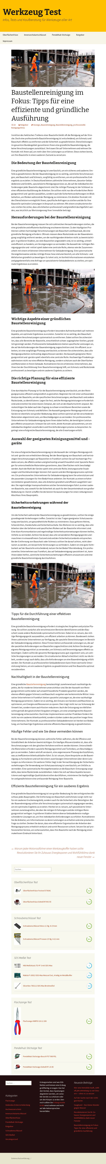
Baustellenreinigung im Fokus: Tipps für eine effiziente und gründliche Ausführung (86, 1128)
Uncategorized (12, 1139)
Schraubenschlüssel (14, 1130)
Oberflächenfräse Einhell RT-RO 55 (37, 902)
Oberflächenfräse (10, 35)
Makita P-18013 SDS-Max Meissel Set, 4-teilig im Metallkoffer (47, 975)
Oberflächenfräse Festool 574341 (37, 890)
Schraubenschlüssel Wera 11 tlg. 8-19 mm (40, 926)
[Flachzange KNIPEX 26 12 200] (17, 1021)
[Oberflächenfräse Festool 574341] (17, 890)
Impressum (7, 41)
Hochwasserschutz (13, 1109)
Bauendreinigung (48, 125)
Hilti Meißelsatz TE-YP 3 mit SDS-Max (37, 965)
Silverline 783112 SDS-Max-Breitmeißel (39, 986)
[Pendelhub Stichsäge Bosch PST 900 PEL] (17, 1056)
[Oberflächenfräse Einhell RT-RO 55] (17, 901)
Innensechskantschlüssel (35, 35)
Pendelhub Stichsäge (61, 35)
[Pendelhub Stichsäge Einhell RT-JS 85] (17, 1067)
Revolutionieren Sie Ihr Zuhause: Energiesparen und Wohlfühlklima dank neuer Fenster (56, 854)
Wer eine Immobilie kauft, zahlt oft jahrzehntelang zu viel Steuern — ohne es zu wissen (86, 1090)
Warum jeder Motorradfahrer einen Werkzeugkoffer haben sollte (47, 848)
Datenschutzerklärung (20, 1158)
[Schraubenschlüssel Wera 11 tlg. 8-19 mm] (17, 926)
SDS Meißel (10, 1135)
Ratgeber (80, 35)
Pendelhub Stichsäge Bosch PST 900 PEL (39, 1056)
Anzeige (36, 125)
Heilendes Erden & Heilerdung (18, 1105)
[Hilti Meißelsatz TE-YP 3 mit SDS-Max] (17, 965)
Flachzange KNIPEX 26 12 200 (35, 1021)
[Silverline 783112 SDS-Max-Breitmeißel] (17, 985)
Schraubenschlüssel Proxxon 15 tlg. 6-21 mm (41, 939)
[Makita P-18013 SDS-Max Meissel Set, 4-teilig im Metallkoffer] (17, 975)
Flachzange (10, 1100)
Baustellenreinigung (64, 125)
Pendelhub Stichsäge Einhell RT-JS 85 (38, 1067)
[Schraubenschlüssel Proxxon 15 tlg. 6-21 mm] (17, 939)
